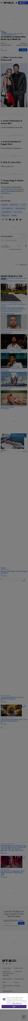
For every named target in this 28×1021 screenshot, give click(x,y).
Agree (14, 1006)
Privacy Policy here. (17, 1003)
